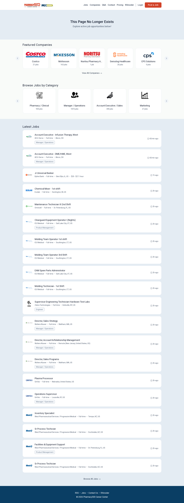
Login (140, 5)
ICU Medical (39, 223)
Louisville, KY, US (58, 397)
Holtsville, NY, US (68, 305)
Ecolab (37, 192)
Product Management (44, 228)
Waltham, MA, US (65, 324)
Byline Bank (39, 176)
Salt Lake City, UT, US (64, 223)
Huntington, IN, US (59, 192)
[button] (166, 101)
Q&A (104, 5)
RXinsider (129, 5)
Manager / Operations (44, 142)
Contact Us (93, 493)
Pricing (120, 5)
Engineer (39, 309)
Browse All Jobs (91, 479)
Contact (111, 5)
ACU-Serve (39, 138)
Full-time (49, 138)
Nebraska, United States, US (63, 382)
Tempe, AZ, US (94, 416)
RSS (77, 493)
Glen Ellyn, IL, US (62, 176)
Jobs (85, 5)
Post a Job (153, 5)
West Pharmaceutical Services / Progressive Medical (55, 416)
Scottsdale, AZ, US (95, 432)
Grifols (37, 382)
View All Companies (91, 73)
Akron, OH (59, 138)
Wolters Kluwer (40, 324)
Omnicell (38, 208)
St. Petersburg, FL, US (62, 208)
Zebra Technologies (42, 305)
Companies (95, 5)
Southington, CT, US (64, 242)
